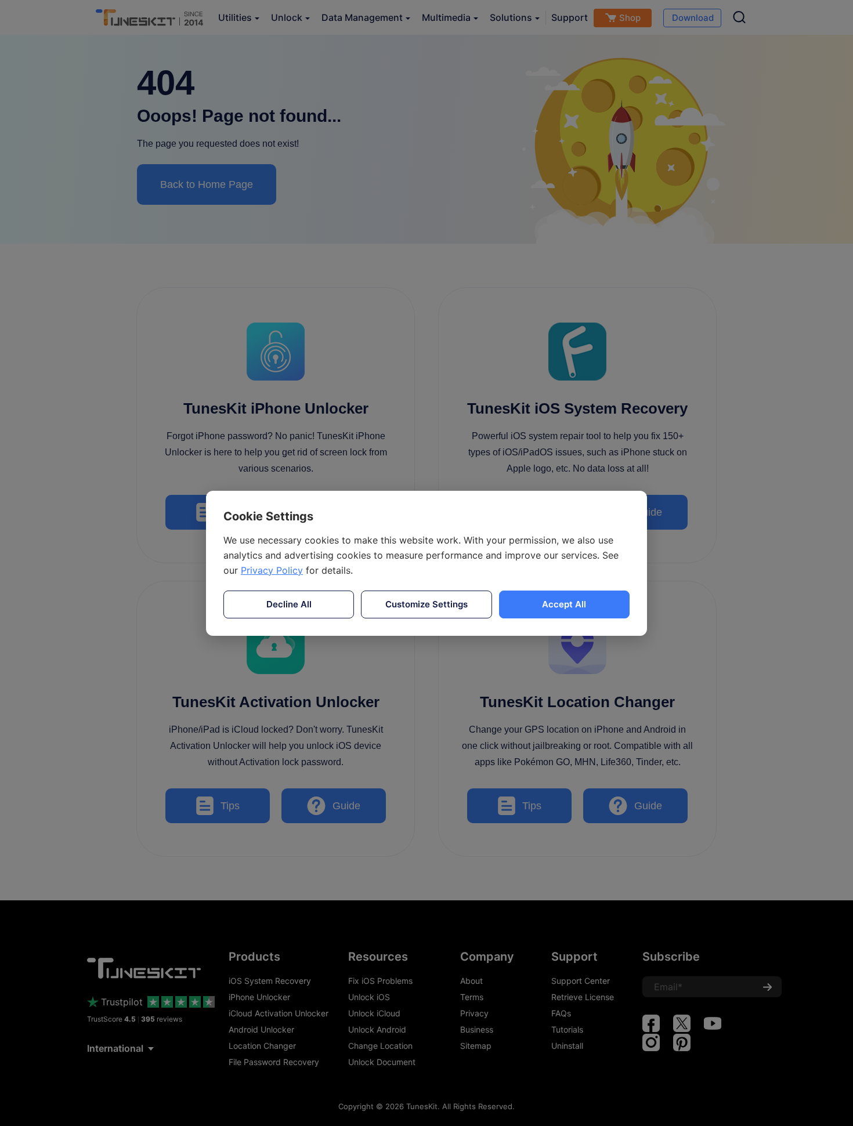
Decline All (289, 604)
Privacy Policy (272, 570)
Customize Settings (426, 604)
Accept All (564, 604)
